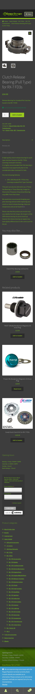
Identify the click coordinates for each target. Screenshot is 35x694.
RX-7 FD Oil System (14, 612)
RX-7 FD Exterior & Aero (16, 582)
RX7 (15, 130)
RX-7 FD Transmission (15, 621)
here (23, 207)
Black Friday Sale (14, 126)
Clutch (8, 130)
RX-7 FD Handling (14, 592)
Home (6, 21)
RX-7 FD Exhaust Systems (16, 579)
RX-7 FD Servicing (14, 615)
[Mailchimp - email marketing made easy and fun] (13, 512)
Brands (6, 533)
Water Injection (9, 638)
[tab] (17, 140)
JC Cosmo (10, 546)
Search (17, 690)
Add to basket (17, 115)
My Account (6, 690)
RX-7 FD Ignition (14, 595)
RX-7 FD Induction (14, 598)
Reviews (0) (6, 146)
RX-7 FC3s (9, 552)
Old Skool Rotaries (12, 549)
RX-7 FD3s (21, 21)
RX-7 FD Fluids (13, 585)
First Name (7, 493)
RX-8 (8, 631)
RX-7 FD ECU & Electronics (16, 569)
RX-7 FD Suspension (15, 618)
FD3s (11, 130)
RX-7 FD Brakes (13, 562)
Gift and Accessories (13, 542)
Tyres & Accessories (10, 635)
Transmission (21, 130)
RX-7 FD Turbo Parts (15, 625)
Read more (17, 389)
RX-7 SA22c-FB (11, 628)
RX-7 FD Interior (13, 605)
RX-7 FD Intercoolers (15, 602)
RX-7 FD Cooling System (16, 565)
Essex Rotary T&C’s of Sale (11, 665)
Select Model (13, 21)
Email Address (9, 486)
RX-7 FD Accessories (15, 559)
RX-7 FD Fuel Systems (15, 588)
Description (6, 140)
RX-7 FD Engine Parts (15, 572)
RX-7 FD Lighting (14, 608)
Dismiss (4, 684)
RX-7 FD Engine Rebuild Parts (17, 575)
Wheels (6, 641)
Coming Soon (8, 536)
